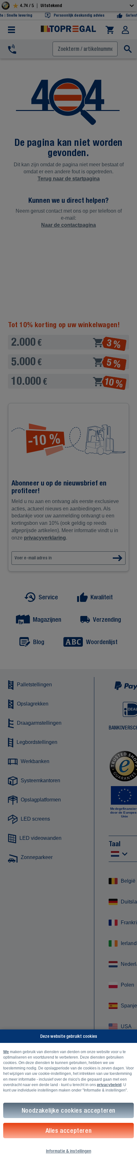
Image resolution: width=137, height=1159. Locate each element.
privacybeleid (109, 1085)
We (6, 1052)
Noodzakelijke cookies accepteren (68, 1110)
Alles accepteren (69, 1130)
